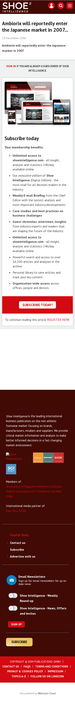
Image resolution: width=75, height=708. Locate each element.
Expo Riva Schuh (16, 511)
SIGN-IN (11, 66)
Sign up (16, 624)
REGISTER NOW (58, 320)
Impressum (55, 671)
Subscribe (17, 549)
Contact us (17, 543)
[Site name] (22, 412)
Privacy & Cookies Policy (25, 671)
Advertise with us (22, 556)
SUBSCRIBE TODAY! (37, 304)
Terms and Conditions (51, 666)
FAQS (27, 666)
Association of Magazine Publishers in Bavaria (34, 486)
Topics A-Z (18, 676)
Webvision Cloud (47, 693)
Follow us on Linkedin (47, 676)
